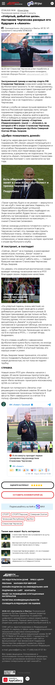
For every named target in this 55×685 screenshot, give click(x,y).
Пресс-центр (37, 579)
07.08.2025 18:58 (8, 10)
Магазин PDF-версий (25, 583)
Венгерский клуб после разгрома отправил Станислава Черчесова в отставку (29, 544)
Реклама (7, 583)
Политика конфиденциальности (20, 600)
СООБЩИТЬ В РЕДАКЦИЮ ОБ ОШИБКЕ (21, 603)
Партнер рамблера (24, 672)
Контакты (30, 590)
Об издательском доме (15, 579)
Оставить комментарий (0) (28, 495)
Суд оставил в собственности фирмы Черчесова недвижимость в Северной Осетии (31, 560)
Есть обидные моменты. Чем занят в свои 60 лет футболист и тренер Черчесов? (26, 182)
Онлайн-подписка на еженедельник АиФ (25, 587)
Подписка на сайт (12, 590)
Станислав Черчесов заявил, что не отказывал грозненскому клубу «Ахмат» (30, 552)
